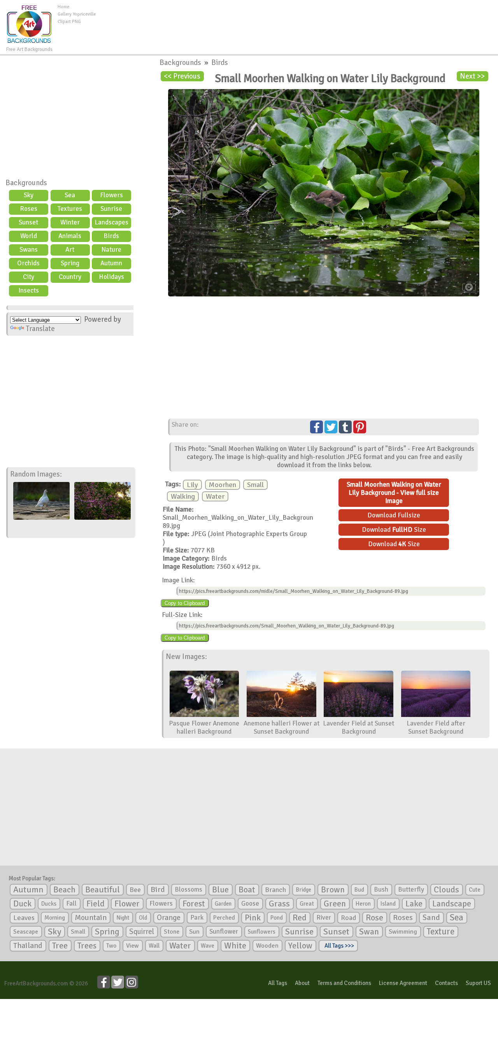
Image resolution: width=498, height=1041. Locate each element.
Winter (70, 222)
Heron (363, 903)
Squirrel (141, 931)
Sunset (28, 222)
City (28, 277)
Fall (71, 903)
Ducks (48, 903)
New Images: (186, 656)
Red (300, 917)
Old (143, 917)
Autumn (111, 263)
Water (215, 496)
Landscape (451, 904)
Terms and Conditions (344, 983)
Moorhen (222, 484)
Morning (54, 917)
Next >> (472, 76)
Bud (359, 889)
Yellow (300, 945)
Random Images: (36, 474)
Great (307, 903)
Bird (158, 889)
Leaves (24, 917)
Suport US (478, 983)
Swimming (403, 932)
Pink (253, 917)
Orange (169, 917)
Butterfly (411, 889)
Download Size (394, 530)
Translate (40, 328)
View (132, 946)
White (235, 945)
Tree (60, 945)
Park (196, 917)
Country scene (70, 278)
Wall (154, 945)
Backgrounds (26, 183)
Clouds (446, 889)
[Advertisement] (296, 21)
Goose (250, 903)
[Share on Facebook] (316, 427)
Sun (194, 932)
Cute (474, 889)
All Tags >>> (338, 945)
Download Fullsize (393, 515)
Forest (193, 904)
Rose (374, 917)
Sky (28, 195)
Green (335, 903)
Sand (431, 917)
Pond (276, 917)
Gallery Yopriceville (77, 14)
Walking (183, 496)
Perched (224, 918)
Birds (111, 236)
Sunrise (111, 209)
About (302, 983)
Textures (70, 209)
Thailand (27, 945)
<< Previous (182, 76)
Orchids (28, 263)
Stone (171, 932)
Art (69, 249)
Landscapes (111, 222)
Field (95, 904)
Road (348, 917)
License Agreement (403, 983)
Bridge (303, 889)
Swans (28, 249)
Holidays (111, 277)
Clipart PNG (69, 22)
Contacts (446, 983)
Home (63, 7)
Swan (369, 932)
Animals (69, 236)
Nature (111, 249)
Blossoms (188, 889)
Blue (220, 890)
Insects (28, 290)
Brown (333, 890)
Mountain (91, 917)
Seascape (25, 931)
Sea (70, 195)
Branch (275, 889)
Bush (381, 889)
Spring (70, 263)
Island (388, 903)
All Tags (277, 983)
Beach (64, 890)
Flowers (111, 195)
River (323, 917)
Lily (192, 484)
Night (122, 917)
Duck (22, 904)
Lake (414, 903)
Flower (127, 903)
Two (111, 945)
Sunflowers (261, 931)
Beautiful (102, 889)
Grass (279, 904)
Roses (28, 209)
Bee (135, 889)
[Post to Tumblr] (345, 427)
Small (255, 484)
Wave (207, 945)
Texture (440, 931)
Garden (223, 903)
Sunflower (223, 931)
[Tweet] (330, 427)
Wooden (267, 946)
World (28, 236)
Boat (246, 890)
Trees (86, 946)
